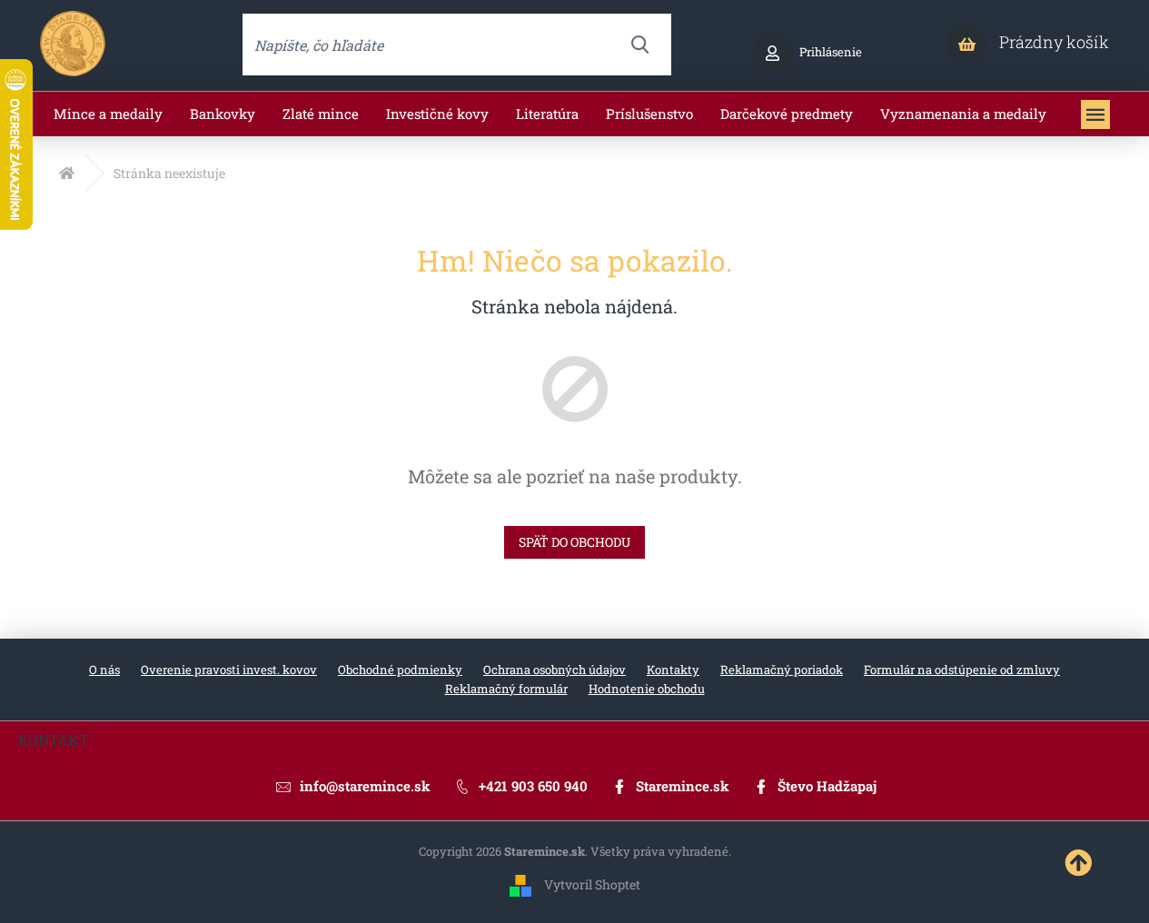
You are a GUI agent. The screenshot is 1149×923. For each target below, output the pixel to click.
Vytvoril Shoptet (592, 884)
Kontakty (673, 669)
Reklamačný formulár (506, 688)
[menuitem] (108, 114)
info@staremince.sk (365, 786)
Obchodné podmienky (400, 669)
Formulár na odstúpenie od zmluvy (962, 669)
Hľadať (640, 44)
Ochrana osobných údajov (554, 669)
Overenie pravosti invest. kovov (229, 669)
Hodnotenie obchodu (647, 688)
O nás (104, 669)
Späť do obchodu (574, 542)
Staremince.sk (682, 786)
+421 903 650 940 (533, 786)
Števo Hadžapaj (827, 786)
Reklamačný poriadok (781, 669)
